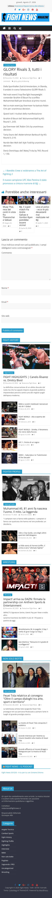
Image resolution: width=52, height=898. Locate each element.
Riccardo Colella (26, 515)
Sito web (5, 316)
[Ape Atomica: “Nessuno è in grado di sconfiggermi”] (9, 641)
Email (5, 302)
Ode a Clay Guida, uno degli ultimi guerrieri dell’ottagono (32, 534)
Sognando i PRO (8, 864)
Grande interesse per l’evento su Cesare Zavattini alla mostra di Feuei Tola (33, 738)
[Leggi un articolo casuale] (20, 28)
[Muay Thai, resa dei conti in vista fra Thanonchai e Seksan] (9, 197)
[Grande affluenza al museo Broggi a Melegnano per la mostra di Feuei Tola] (9, 748)
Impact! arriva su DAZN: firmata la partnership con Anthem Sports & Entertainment (24, 602)
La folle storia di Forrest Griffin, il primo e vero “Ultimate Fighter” (32, 546)
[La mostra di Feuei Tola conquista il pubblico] (9, 722)
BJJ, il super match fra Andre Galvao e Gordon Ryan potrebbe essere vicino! (26, 216)
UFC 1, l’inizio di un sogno (29, 442)
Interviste (5, 849)
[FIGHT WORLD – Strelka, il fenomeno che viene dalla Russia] (9, 428)
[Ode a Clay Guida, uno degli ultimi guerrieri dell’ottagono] (9, 532)
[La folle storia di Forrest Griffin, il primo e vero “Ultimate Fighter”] (9, 544)
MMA (4, 853)
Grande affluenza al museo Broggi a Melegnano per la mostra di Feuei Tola (33, 751)
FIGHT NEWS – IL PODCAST (18, 766)
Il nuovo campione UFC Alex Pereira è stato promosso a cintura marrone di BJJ (25, 181)
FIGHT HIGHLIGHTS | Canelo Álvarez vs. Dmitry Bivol (25, 378)
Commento (7, 252)
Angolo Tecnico (8, 829)
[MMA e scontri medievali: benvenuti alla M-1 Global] (9, 403)
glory (15, 81)
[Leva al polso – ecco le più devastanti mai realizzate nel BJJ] (42, 197)
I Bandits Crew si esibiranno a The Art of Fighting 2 (24, 172)
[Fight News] (4, 28)
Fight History (9, 373)
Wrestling (8, 595)
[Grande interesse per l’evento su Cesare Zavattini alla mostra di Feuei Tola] (9, 735)
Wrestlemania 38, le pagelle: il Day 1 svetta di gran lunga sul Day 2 (33, 630)
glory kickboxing (23, 81)
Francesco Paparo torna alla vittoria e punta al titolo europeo (29, 7)
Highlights (6, 845)
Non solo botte (9, 691)
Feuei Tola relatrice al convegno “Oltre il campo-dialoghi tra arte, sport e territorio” (23, 699)
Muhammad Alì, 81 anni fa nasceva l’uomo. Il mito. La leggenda (25, 510)
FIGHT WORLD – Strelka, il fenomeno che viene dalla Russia (33, 430)
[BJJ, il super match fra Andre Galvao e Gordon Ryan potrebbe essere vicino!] (26, 197)
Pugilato (5, 860)
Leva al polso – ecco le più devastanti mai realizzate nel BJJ (42, 213)
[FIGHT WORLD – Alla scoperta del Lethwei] (9, 415)
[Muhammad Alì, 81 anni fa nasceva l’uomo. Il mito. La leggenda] (26, 477)
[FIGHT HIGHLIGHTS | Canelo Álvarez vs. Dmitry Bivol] (26, 345)
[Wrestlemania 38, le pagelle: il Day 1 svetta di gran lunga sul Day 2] (9, 628)
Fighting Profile (10, 504)
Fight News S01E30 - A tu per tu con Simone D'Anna (22, 772)
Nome (5, 288)
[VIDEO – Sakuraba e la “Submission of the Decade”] (9, 454)
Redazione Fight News (29, 78)
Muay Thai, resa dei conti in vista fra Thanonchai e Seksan (9, 213)
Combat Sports (10, 65)
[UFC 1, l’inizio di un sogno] (9, 441)
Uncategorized (7, 868)
